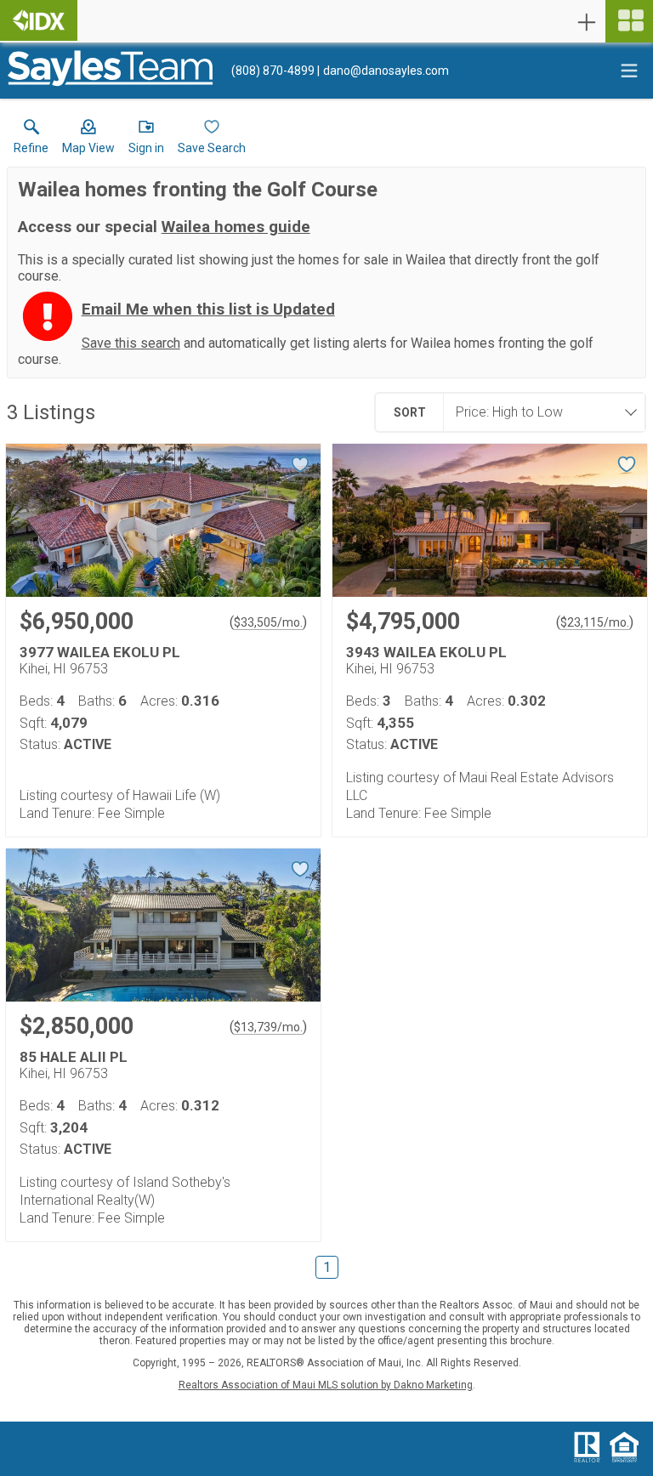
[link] (31, 140)
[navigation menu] (629, 21)
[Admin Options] (586, 22)
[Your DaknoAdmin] (38, 20)
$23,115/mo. (594, 622)
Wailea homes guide (236, 227)
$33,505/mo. (268, 622)
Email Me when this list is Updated (208, 309)
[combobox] (539, 412)
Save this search (131, 343)
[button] (88, 140)
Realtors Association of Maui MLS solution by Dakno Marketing (326, 1385)
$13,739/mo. (268, 1027)
